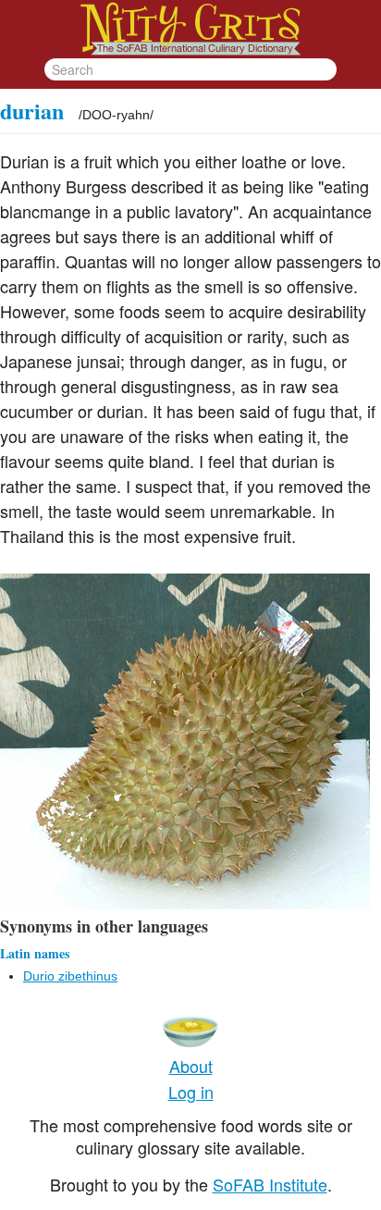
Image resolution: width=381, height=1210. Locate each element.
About (191, 1066)
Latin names (34, 953)
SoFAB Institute (270, 1184)
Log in (191, 1092)
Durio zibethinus (70, 976)
